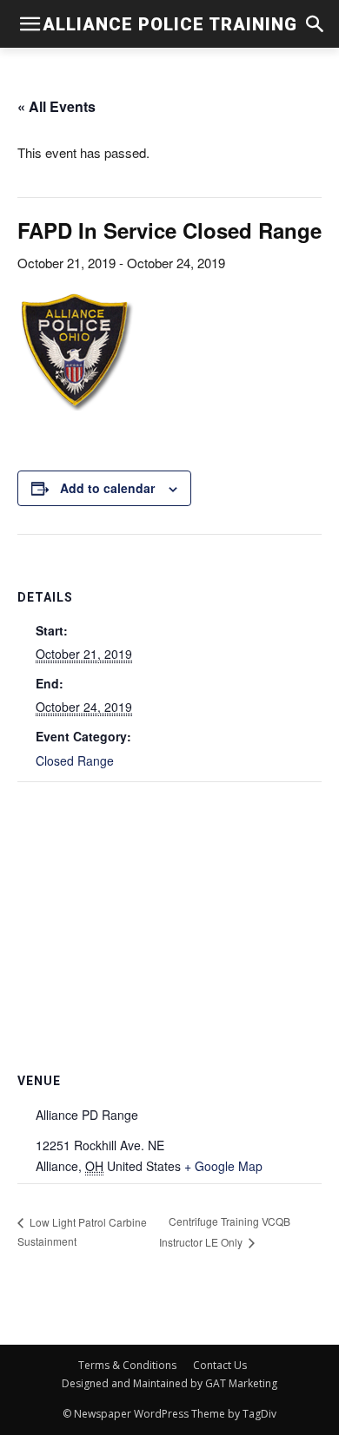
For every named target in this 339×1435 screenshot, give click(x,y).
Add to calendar (107, 488)
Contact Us (220, 1365)
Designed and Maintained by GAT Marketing (169, 1383)
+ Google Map (223, 1166)
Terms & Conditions (127, 1365)
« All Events (56, 106)
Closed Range (75, 760)
